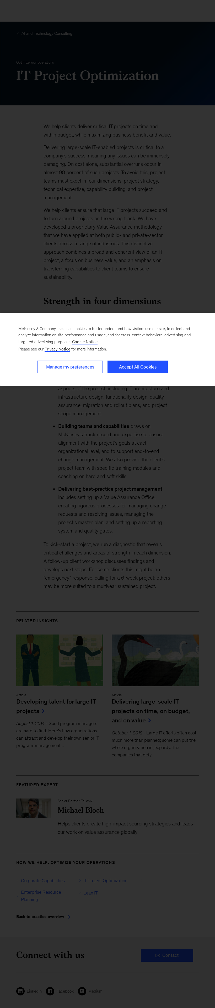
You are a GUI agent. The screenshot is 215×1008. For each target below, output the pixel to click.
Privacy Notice (57, 349)
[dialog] (107, 349)
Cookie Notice (85, 341)
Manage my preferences (70, 367)
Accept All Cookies (138, 367)
